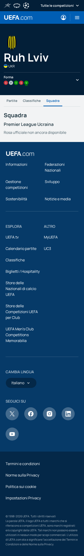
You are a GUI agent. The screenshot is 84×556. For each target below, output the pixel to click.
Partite (12, 100)
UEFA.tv (12, 237)
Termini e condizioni (23, 463)
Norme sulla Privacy (22, 475)
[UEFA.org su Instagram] (49, 418)
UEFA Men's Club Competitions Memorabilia (20, 334)
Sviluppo (52, 181)
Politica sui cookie (21, 486)
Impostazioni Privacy (23, 498)
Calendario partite (21, 248)
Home (18, 17)
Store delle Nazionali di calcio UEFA (21, 288)
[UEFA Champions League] (26, 5)
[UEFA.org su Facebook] (30, 418)
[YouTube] (12, 439)
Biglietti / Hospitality (23, 271)
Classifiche (32, 100)
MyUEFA (51, 237)
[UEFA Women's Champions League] (17, 5)
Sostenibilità (16, 198)
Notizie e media (58, 198)
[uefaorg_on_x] (12, 418)
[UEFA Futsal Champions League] (7, 5)
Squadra (53, 100)
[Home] (20, 153)
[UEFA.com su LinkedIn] (68, 418)
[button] (75, 17)
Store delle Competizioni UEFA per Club (22, 311)
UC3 (47, 248)
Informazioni (16, 164)
